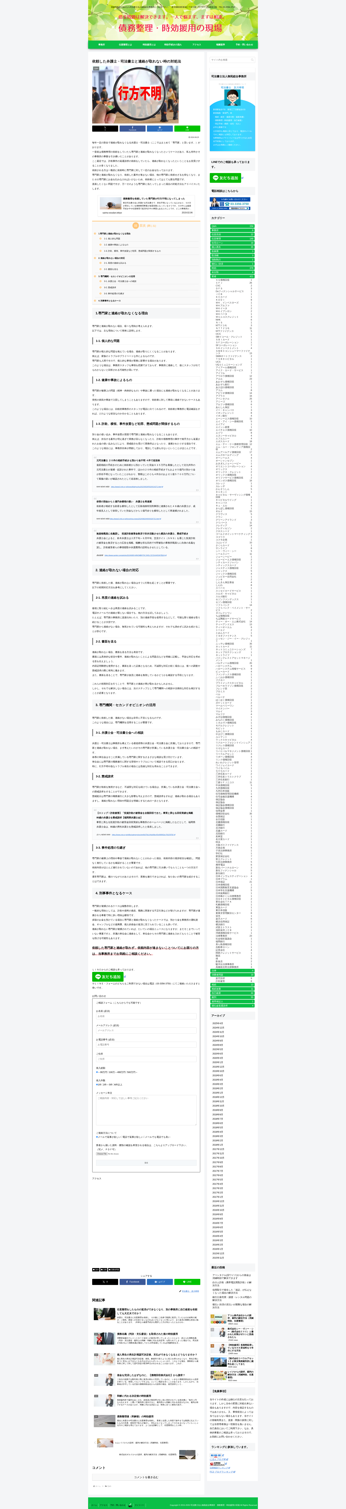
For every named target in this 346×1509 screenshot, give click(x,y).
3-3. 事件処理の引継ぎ (114, 293)
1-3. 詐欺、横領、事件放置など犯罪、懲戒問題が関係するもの (132, 251)
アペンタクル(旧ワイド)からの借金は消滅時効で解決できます (231, 1276)
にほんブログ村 (218, 1459)
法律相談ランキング (219, 1468)
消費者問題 (115, 1270)
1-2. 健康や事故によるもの (116, 245)
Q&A (97, 1270)
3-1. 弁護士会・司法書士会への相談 (120, 281)
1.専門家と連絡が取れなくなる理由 (114, 233)
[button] (252, 59)
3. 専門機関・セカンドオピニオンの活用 (116, 276)
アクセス (103, 1505)
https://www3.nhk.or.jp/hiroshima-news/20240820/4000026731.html (134, 519)
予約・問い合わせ (117, 1505)
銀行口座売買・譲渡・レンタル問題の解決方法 (232, 1298)
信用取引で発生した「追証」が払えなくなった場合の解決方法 (232, 1291)
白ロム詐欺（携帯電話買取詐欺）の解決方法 (232, 1284)
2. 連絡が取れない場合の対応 (111, 258)
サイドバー (139, 1505)
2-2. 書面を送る (111, 269)
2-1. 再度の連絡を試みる (115, 263)
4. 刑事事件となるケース (109, 301)
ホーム (94, 1505)
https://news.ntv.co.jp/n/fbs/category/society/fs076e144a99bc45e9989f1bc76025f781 (143, 835)
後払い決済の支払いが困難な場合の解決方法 (232, 1306)
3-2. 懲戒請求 (110, 287)
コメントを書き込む (146, 1477)
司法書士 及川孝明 (232, 87)
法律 (105, 1270)
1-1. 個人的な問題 (112, 238)
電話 (130, 1506)
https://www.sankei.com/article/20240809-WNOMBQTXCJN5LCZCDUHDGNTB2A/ (135, 555)
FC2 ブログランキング (221, 1472)
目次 (143, 225)
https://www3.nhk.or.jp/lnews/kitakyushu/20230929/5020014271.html (136, 487)
